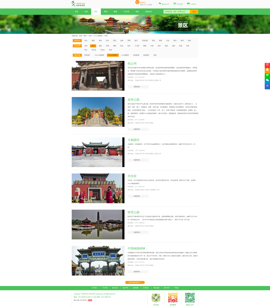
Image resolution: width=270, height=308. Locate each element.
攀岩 (160, 40)
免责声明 (125, 288)
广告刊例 (105, 288)
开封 (90, 36)
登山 (85, 40)
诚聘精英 (136, 288)
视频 (115, 11)
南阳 (166, 46)
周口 (85, 50)
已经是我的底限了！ (135, 282)
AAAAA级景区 (99, 55)
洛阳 (100, 46)
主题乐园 (145, 40)
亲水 (107, 40)
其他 (189, 40)
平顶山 (102, 50)
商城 (105, 11)
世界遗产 (87, 55)
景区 (96, 11)
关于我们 (94, 288)
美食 (137, 11)
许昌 (152, 46)
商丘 (187, 46)
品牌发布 (148, 11)
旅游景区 (146, 55)
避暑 (93, 40)
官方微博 (178, 4)
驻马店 (94, 50)
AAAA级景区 (98, 36)
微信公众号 (164, 4)
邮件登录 (167, 288)
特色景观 (136, 55)
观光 (174, 40)
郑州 (85, 46)
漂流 (114, 40)
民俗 (153, 40)
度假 (100, 40)
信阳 (173, 46)
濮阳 (114, 46)
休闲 (182, 40)
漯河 (159, 46)
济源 (180, 46)
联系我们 (146, 288)
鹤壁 (144, 46)
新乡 (121, 46)
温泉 (121, 40)
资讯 (86, 11)
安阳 (107, 46)
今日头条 (191, 4)
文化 (167, 40)
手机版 (176, 288)
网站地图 (156, 288)
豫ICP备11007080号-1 (81, 300)
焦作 (129, 46)
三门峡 (137, 46)
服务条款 (115, 288)
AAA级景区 (125, 55)
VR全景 (126, 11)
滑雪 (129, 40)
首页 (76, 11)
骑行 (136, 40)
